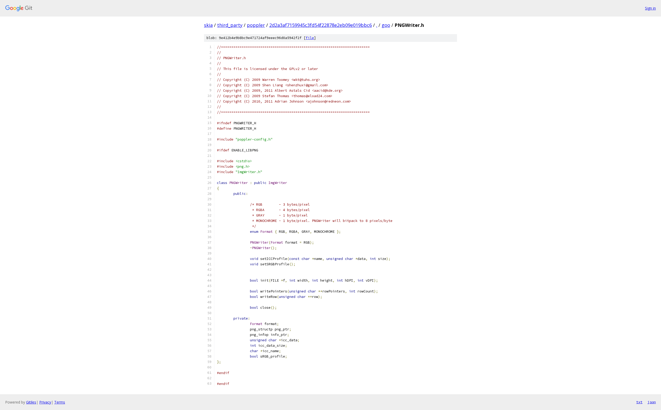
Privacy (45, 402)
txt (639, 402)
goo (386, 25)
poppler (256, 25)
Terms (59, 402)
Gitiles (31, 402)
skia (208, 25)
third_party (229, 25)
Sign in (650, 8)
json (652, 402)
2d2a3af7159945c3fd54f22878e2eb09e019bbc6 (320, 25)
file (310, 38)
